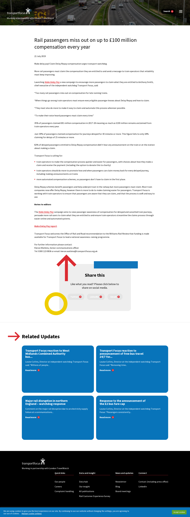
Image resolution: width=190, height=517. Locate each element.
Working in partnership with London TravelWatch (30, 18)
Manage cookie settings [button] (32, 513)
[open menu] (180, 11)
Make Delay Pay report (45, 226)
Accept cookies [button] (179, 512)
